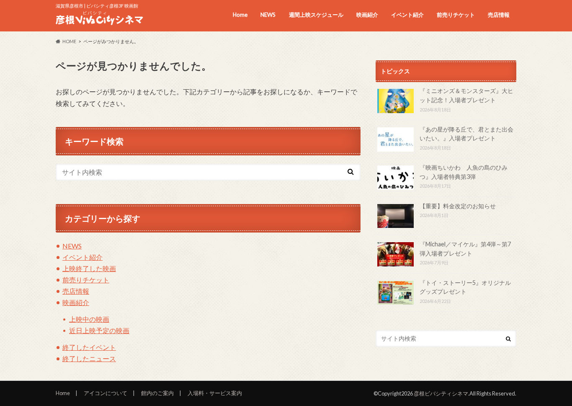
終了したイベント (89, 347)
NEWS (268, 14)
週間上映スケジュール (316, 14)
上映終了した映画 (89, 268)
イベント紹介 (407, 14)
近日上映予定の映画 (99, 330)
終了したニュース (89, 358)
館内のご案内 (157, 393)
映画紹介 (367, 14)
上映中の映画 (89, 319)
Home (240, 14)
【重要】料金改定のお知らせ (458, 205)
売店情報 (499, 14)
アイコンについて (105, 393)
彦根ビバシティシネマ (441, 393)
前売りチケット (456, 14)
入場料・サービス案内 (215, 393)
